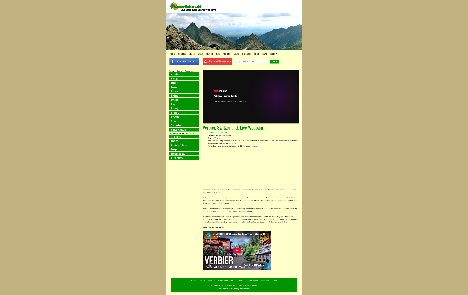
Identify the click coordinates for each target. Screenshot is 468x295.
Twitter (274, 280)
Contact (202, 280)
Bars (218, 53)
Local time (211, 133)
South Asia (176, 136)
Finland (174, 83)
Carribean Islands (179, 145)
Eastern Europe (178, 153)
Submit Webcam (251, 280)
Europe (174, 149)
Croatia (174, 78)
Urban (200, 53)
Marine (209, 53)
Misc (256, 53)
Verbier (217, 138)
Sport (236, 53)
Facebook (265, 280)
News (264, 53)
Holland (174, 95)
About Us (211, 280)
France (174, 87)
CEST (226, 133)
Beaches (182, 53)
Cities (192, 53)
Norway (174, 108)
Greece (174, 91)
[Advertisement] (184, 201)
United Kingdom (178, 129)
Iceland (174, 100)
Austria (174, 74)
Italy (173, 104)
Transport (246, 53)
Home (172, 53)
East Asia (175, 141)
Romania (175, 112)
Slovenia (175, 117)
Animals (226, 53)
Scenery (273, 53)
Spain (173, 121)
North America (178, 158)
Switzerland (176, 125)
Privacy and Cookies (226, 280)
